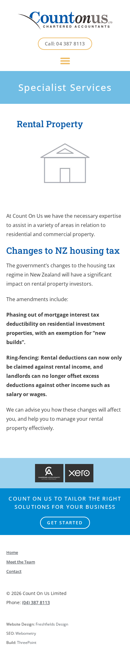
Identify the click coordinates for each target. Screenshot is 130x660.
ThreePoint (26, 642)
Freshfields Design (52, 624)
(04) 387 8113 (36, 602)
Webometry (25, 633)
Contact (13, 571)
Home (12, 552)
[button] (65, 60)
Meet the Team (20, 562)
